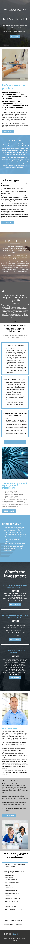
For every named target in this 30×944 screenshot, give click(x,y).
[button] (1, 304)
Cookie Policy (15, 938)
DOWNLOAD (5, 9)
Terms (9, 938)
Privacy (5, 938)
